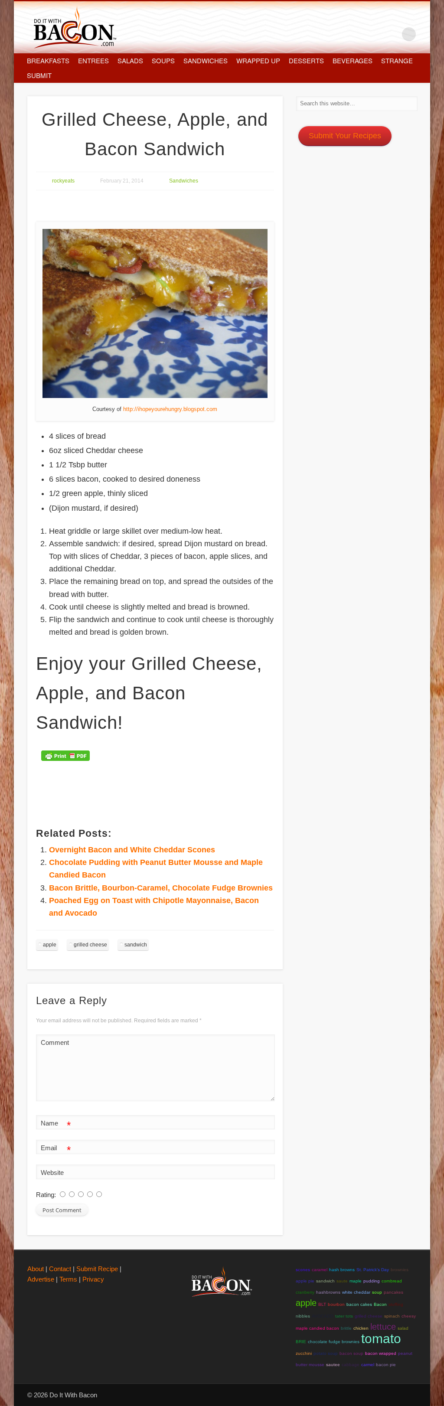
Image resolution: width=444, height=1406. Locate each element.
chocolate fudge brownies (333, 1341)
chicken (361, 1328)
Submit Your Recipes (345, 135)
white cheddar (356, 1292)
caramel (319, 1269)
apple (49, 945)
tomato (381, 1338)
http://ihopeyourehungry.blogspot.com (170, 409)
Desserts (306, 60)
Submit (39, 75)
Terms (68, 1279)
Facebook (355, 34)
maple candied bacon (317, 1328)
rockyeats (63, 181)
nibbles (303, 1316)
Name (56, 1125)
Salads (130, 60)
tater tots (344, 1316)
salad (403, 1328)
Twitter (373, 34)
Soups (163, 60)
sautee (333, 1364)
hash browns (342, 1269)
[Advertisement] (194, 206)
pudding (371, 1281)
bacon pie (386, 1364)
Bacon (380, 1304)
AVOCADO (322, 1316)
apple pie (305, 1281)
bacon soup (351, 1353)
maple (355, 1281)
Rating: (47, 1194)
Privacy (93, 1279)
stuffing (395, 1304)
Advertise (40, 1279)
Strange (397, 60)
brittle (346, 1328)
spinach (392, 1316)
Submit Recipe (97, 1268)
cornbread (392, 1281)
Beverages (352, 60)
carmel (367, 1364)
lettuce (383, 1326)
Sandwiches (205, 60)
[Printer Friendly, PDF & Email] (66, 758)
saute (342, 1281)
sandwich (135, 945)
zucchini (304, 1353)
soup (377, 1292)
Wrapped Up (258, 60)
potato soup (325, 1353)
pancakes (393, 1292)
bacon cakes (359, 1304)
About (35, 1268)
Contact (60, 1268)
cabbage (350, 1364)
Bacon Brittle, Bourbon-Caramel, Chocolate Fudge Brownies (161, 888)
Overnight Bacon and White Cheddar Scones (132, 849)
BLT (322, 1304)
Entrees (93, 60)
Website (52, 1172)
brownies (399, 1269)
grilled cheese (90, 945)
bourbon (336, 1304)
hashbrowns (328, 1292)
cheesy (409, 1316)
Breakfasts (48, 60)
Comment (55, 1042)
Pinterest (391, 34)
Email (56, 1150)
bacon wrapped (380, 1353)
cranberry (305, 1292)
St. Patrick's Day (372, 1269)
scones (303, 1269)
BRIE (301, 1341)
